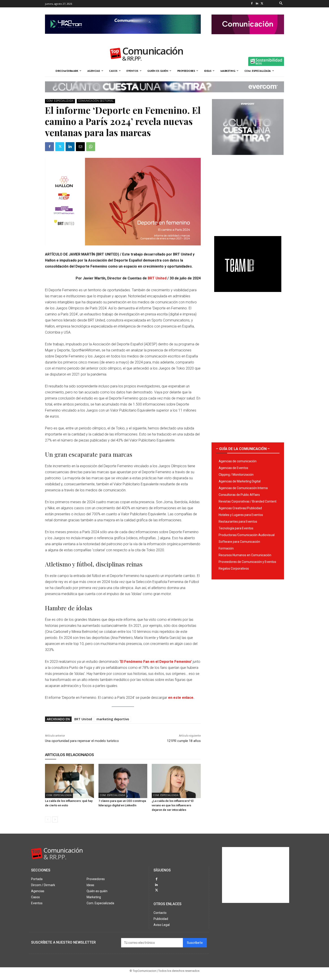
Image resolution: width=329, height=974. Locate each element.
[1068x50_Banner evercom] (164, 96)
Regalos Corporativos (234, 568)
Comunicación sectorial (96, 100)
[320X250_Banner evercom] (248, 158)
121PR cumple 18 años (184, 741)
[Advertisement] (247, 194)
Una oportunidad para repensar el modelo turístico (82, 741)
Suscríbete (195, 943)
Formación (226, 548)
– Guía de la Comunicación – (243, 449)
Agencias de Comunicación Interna (243, 488)
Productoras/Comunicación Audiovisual (247, 535)
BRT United (157, 278)
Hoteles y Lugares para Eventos (241, 515)
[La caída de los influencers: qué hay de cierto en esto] (69, 781)
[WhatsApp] (90, 146)
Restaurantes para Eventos (238, 521)
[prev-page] (48, 819)
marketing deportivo (112, 719)
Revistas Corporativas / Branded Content (247, 501)
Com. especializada (60, 100)
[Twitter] (262, 3)
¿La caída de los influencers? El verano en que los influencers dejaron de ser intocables (172, 805)
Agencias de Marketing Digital (240, 481)
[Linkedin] (256, 3)
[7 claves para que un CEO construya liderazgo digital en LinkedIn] (122, 781)
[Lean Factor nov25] (123, 37)
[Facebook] (251, 3)
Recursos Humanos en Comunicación (245, 555)
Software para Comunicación (239, 541)
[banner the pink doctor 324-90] (248, 38)
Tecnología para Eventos (236, 528)
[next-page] (55, 819)
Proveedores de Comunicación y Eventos (247, 562)
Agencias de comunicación (237, 461)
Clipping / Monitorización (236, 474)
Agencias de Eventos (233, 468)
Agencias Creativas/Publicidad (240, 508)
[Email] (80, 146)
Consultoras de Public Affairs (239, 495)
